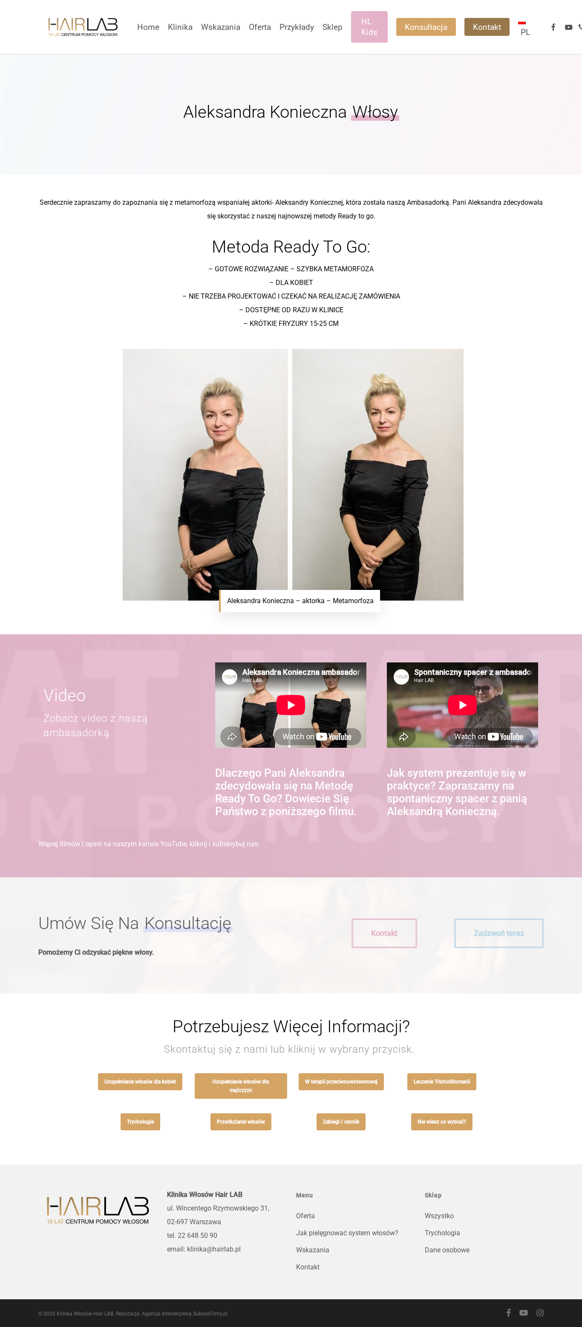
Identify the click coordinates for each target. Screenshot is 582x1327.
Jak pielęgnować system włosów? (347, 1233)
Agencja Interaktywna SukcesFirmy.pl (185, 1314)
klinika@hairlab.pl (214, 1249)
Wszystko (439, 1216)
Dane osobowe (447, 1250)
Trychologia (442, 1233)
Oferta (305, 1216)
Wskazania (312, 1250)
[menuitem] (524, 27)
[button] (384, 933)
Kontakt (308, 1267)
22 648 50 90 (197, 1235)
